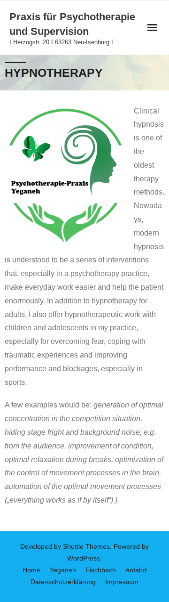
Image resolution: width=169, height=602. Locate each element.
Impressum (121, 582)
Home (31, 570)
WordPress (83, 558)
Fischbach (100, 570)
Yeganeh (63, 570)
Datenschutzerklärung (63, 582)
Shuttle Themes (86, 546)
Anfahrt (136, 570)
